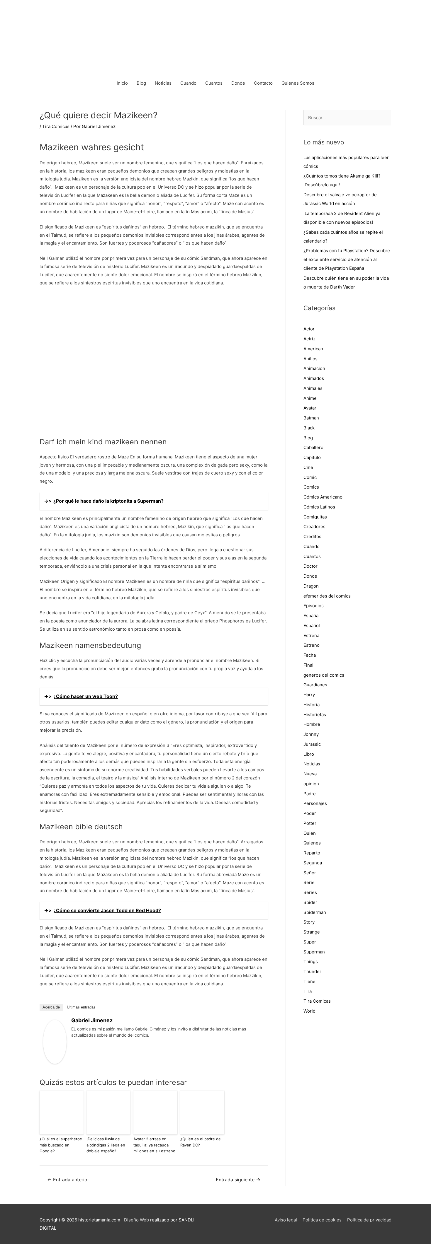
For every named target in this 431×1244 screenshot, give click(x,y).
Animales (313, 388)
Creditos (312, 536)
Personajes (315, 803)
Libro (308, 754)
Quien (309, 833)
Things (310, 961)
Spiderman (314, 912)
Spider (310, 902)
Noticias (163, 83)
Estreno (311, 645)
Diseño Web (136, 1220)
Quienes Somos (297, 83)
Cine (308, 467)
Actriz (309, 339)
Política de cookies (322, 1220)
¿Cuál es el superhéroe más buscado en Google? (61, 1145)
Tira (307, 991)
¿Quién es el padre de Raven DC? (200, 1142)
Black (309, 428)
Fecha (309, 655)
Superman (314, 952)
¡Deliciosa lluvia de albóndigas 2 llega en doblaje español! (105, 1145)
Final (308, 665)
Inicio (122, 83)
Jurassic (312, 744)
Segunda (312, 863)
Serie (309, 882)
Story (309, 922)
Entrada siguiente (238, 1179)
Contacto (263, 83)
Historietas (314, 714)
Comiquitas (315, 517)
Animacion (314, 368)
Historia (311, 704)
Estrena (311, 635)
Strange (311, 932)
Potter (309, 823)
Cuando (188, 83)
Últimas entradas (81, 1007)
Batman (311, 418)
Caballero (313, 447)
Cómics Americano (322, 497)
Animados (313, 378)
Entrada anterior (68, 1179)
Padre (309, 793)
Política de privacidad (369, 1220)
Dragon (311, 586)
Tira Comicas (55, 126)
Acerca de (51, 1007)
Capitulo (312, 457)
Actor (309, 329)
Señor (309, 873)
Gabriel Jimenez (92, 1020)
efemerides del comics (327, 596)
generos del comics (323, 675)
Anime (310, 398)
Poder (309, 813)
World (309, 1011)
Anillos (310, 358)
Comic (310, 477)
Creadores (314, 526)
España (310, 615)
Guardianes (315, 684)
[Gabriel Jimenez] (55, 1041)
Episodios (313, 605)
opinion (311, 783)
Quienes (312, 843)
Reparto (311, 853)
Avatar (309, 408)
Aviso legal (286, 1220)
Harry (309, 694)
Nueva (310, 774)
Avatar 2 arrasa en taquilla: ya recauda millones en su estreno (154, 1145)
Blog (141, 83)
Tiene (309, 981)
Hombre (311, 724)
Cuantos (214, 83)
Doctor (310, 566)
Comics (311, 487)
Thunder (312, 971)
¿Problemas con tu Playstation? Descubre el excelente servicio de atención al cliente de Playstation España (346, 259)
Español (311, 625)
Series (310, 892)
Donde (238, 83)
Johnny (311, 734)
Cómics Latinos (319, 507)
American (313, 348)
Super (309, 942)
